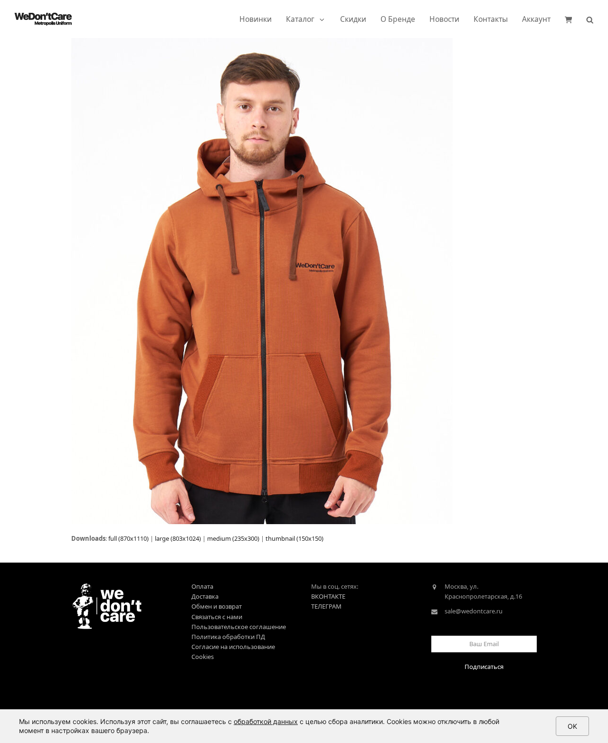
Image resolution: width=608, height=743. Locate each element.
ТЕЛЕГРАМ (326, 606)
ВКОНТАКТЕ (328, 596)
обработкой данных (266, 721)
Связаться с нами (216, 616)
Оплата (202, 586)
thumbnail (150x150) (294, 538)
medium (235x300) (233, 538)
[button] (569, 19)
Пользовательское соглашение (238, 626)
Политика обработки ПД (228, 636)
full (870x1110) (128, 538)
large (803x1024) (178, 538)
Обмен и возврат (216, 606)
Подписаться (484, 666)
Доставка (204, 596)
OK (572, 726)
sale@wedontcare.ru (474, 611)
